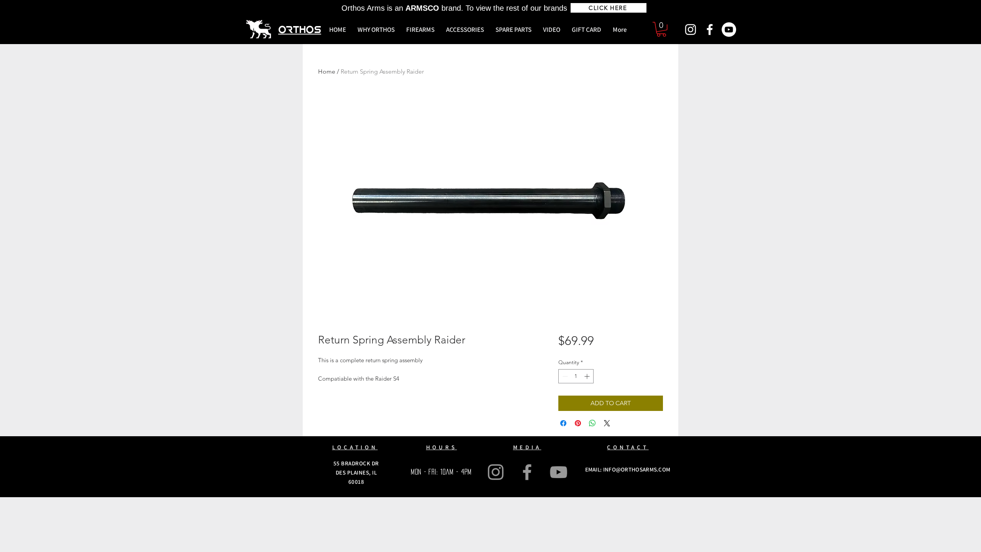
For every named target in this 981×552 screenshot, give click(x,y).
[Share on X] (607, 423)
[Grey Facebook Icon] (527, 472)
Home (326, 71)
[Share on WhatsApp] (592, 423)
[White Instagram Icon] (690, 29)
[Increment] (587, 376)
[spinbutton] (576, 376)
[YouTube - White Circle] (729, 29)
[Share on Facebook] (563, 423)
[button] (661, 29)
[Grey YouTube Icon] (558, 472)
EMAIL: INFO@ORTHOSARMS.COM (628, 469)
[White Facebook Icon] (709, 29)
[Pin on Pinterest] (577, 423)
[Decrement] (564, 376)
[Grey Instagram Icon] (495, 472)
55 (337, 463)
